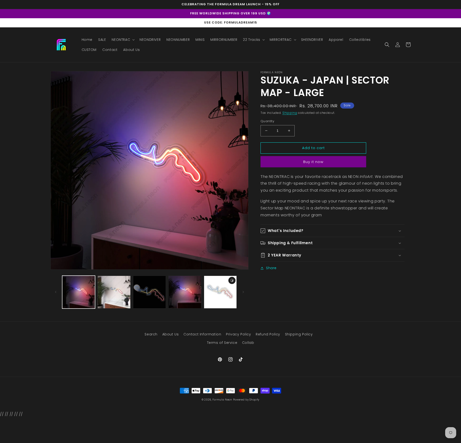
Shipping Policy (299, 334)
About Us (170, 334)
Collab (248, 342)
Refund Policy (268, 334)
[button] (123, 40)
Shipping (289, 113)
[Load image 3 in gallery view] (149, 292)
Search (151, 334)
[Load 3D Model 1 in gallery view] (220, 292)
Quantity (267, 121)
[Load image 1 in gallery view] (78, 292)
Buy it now (313, 161)
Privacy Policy (238, 334)
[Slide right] (243, 292)
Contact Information (202, 334)
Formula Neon (222, 399)
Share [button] (271, 268)
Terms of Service (222, 342)
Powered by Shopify (246, 399)
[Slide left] (55, 292)
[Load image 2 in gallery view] (113, 292)
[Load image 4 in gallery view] (184, 292)
